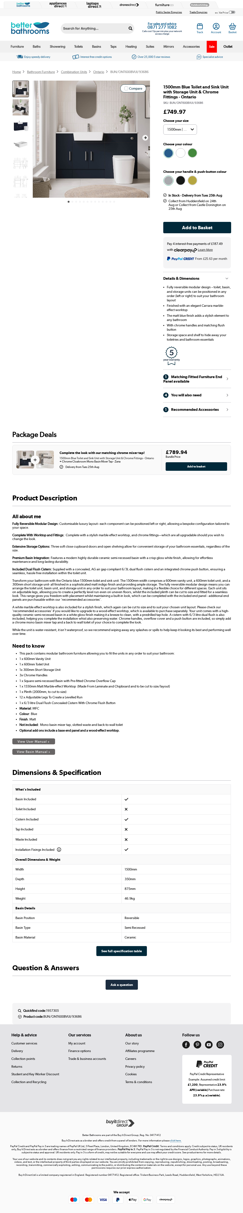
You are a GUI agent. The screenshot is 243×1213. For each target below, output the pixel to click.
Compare (135, 88)
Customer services (24, 1043)
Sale (212, 46)
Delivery (17, 1051)
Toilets (78, 46)
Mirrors (169, 46)
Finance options (79, 1051)
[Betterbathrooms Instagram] (220, 1047)
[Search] (131, 28)
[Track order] (200, 27)
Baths (37, 46)
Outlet (228, 46)
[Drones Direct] (127, 4)
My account (76, 1043)
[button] (145, 138)
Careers (130, 1059)
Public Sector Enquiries (169, 12)
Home (16, 72)
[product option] (168, 153)
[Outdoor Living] (198, 5)
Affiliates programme (139, 1051)
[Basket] (232, 26)
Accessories (191, 46)
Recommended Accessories (192, 409)
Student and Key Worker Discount (35, 1074)
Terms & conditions (138, 1082)
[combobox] (97, 28)
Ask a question (122, 985)
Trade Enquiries (198, 12)
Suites (150, 46)
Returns (16, 1066)
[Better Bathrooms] (22, 4)
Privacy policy (135, 1066)
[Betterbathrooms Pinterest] (197, 1047)
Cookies (131, 1074)
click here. (176, 1140)
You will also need (183, 395)
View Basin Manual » (33, 752)
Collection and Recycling (28, 1082)
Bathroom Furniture (41, 72)
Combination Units (74, 72)
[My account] (216, 27)
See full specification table (121, 951)
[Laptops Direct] (92, 5)
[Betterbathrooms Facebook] (186, 1047)
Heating (131, 46)
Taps (113, 46)
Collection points (23, 1059)
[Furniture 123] (163, 5)
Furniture (17, 46)
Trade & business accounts (87, 1059)
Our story (132, 1043)
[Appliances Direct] (57, 5)
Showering (57, 46)
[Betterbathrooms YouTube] (209, 1047)
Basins (96, 46)
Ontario (98, 72)
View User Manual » (34, 741)
